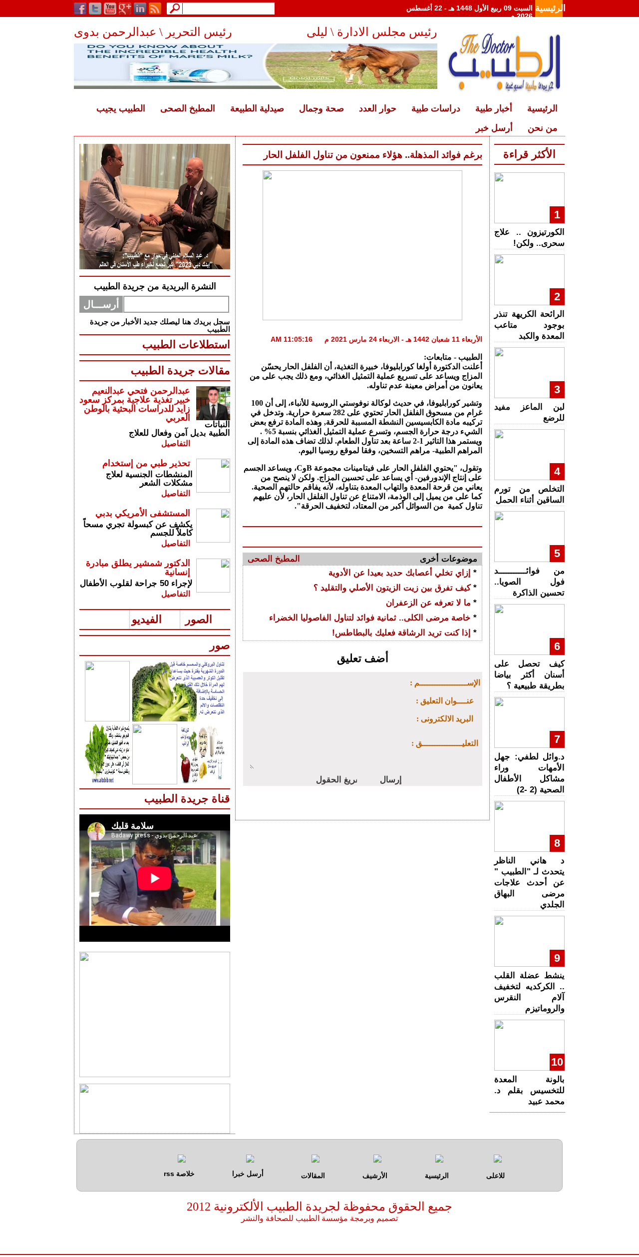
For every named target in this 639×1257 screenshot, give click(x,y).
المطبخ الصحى (187, 108)
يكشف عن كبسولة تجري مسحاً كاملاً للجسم (138, 529)
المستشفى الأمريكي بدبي (142, 513)
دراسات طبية (435, 108)
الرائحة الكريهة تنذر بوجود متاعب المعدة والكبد (529, 325)
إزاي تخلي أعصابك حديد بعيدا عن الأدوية (399, 573)
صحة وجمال (321, 108)
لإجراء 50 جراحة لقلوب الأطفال (136, 583)
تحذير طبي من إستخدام (146, 463)
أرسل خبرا (248, 1174)
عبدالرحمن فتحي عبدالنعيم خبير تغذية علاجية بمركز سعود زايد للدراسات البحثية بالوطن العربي (134, 404)
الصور (198, 619)
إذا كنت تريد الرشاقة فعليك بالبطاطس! (401, 632)
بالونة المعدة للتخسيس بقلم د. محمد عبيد (529, 1090)
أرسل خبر (494, 128)
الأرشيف (374, 1176)
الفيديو (147, 619)
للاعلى (495, 1176)
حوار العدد (377, 108)
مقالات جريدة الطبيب (180, 370)
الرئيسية (550, 8)
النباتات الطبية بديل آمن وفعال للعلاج (179, 429)
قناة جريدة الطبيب (187, 798)
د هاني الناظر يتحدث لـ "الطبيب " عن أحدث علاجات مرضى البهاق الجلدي (529, 882)
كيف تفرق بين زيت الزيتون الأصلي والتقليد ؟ (392, 588)
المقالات (313, 1176)
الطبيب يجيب (120, 108)
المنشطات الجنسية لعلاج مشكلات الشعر (149, 479)
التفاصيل (175, 443)
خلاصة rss (179, 1174)
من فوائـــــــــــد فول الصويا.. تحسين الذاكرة (529, 582)
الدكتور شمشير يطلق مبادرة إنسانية (138, 567)
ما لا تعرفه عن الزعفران (428, 603)
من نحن (543, 128)
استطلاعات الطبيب (186, 344)
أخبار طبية (493, 108)
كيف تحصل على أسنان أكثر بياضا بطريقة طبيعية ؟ (529, 674)
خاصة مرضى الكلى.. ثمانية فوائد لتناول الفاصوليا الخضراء (370, 618)
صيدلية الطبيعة (257, 108)
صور (220, 645)
